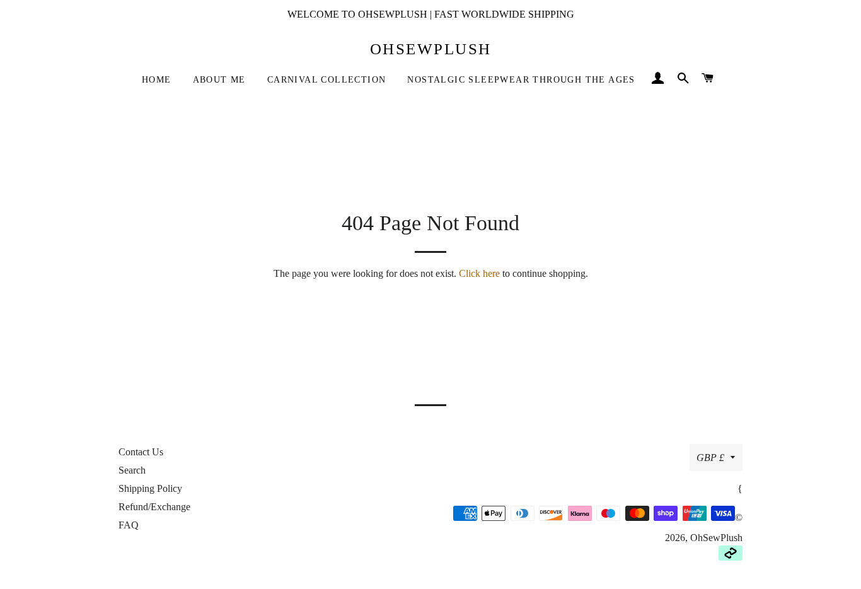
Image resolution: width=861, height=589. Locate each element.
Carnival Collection (326, 80)
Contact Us (140, 451)
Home (156, 80)
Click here (479, 273)
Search (132, 470)
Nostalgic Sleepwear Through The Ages (521, 80)
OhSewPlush (431, 48)
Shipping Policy (150, 488)
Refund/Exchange (154, 506)
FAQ (128, 525)
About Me (219, 80)
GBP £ (710, 457)
